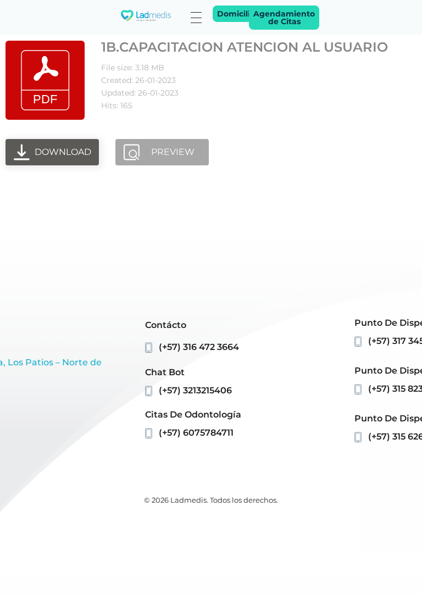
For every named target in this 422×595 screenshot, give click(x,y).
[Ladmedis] (146, 15)
